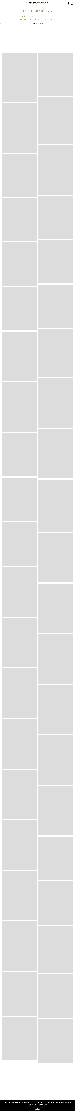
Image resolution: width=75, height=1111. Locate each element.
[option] (37, 37)
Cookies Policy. (42, 1104)
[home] (37, 3)
